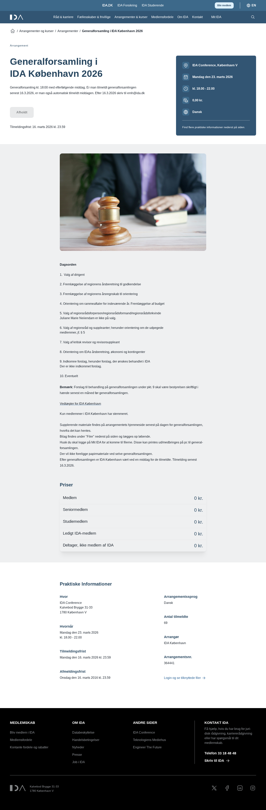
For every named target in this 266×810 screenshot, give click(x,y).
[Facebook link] (227, 788)
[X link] (214, 788)
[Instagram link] (252, 788)
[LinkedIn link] (240, 788)
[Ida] (17, 17)
